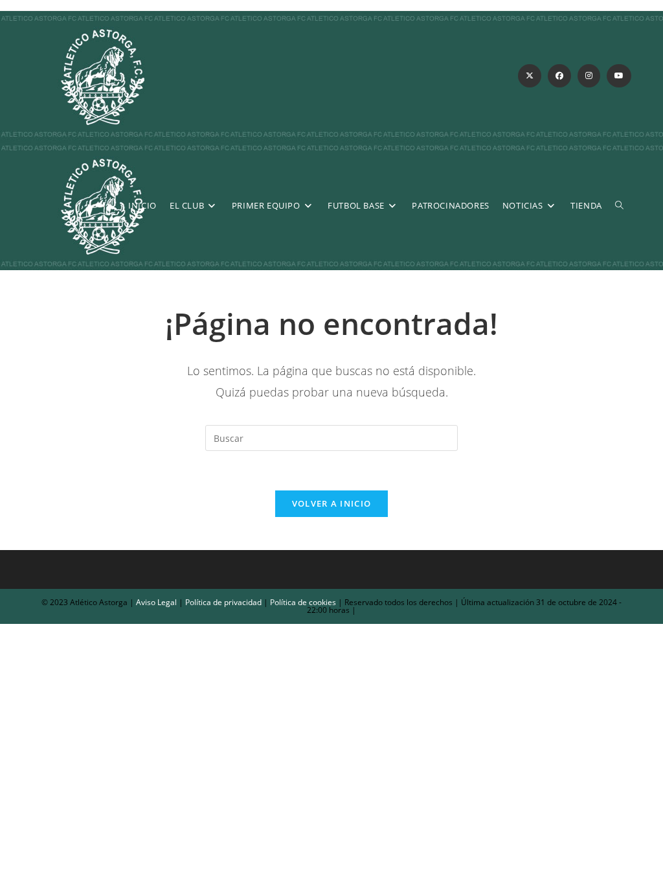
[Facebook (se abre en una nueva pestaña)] (559, 75)
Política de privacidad (223, 602)
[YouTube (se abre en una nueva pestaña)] (619, 75)
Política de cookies (302, 602)
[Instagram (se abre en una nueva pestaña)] (589, 75)
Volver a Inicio (332, 503)
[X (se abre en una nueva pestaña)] (529, 75)
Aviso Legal (155, 602)
